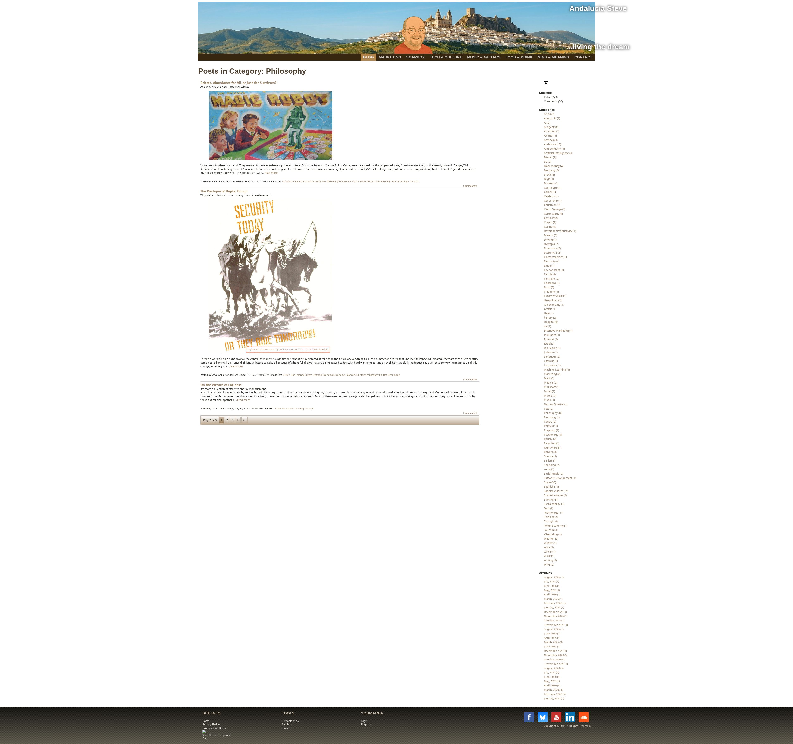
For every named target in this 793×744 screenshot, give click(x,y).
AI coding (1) (551, 131)
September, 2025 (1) (556, 625)
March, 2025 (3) (553, 642)
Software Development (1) (560, 478)
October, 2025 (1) (554, 620)
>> (244, 420)
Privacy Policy (211, 724)
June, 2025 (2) (552, 633)
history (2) (550, 317)
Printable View (290, 721)
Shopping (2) (552, 465)
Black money (297, 374)
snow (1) (549, 469)
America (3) (551, 140)
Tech (393, 181)
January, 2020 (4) (554, 698)
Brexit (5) (549, 174)
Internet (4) (551, 339)
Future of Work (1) (555, 296)
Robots (371, 181)
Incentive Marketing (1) (558, 330)
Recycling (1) (551, 443)
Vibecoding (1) (553, 534)
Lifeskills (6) (551, 361)
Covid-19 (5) (551, 218)
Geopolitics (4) (552, 300)
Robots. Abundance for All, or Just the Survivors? (238, 83)
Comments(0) (470, 185)
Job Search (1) (552, 348)
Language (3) (552, 356)
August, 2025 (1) (554, 629)
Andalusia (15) (552, 144)
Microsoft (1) (551, 387)
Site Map (287, 724)
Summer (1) (551, 499)
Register (366, 724)
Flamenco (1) (552, 283)
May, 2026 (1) (552, 590)
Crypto (308, 374)
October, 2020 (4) (554, 659)
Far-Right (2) (551, 278)
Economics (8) (552, 248)
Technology (402, 181)
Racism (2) (550, 439)
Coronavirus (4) (553, 213)
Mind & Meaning (553, 57)
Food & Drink (519, 57)
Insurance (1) (552, 335)
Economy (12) (552, 252)
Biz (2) (547, 161)
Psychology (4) (553, 434)
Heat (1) (549, 313)
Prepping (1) (551, 430)
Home (205, 721)
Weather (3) (551, 538)
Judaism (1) (551, 352)
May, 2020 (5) (552, 681)
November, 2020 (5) (555, 655)
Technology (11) (553, 512)
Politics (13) (551, 426)
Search (286, 728)
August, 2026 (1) (554, 577)
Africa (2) (549, 114)
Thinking (299, 408)
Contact (583, 57)
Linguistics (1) (552, 365)
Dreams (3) (550, 235)
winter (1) (550, 551)
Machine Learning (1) (557, 369)
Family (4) (550, 274)
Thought (414, 181)
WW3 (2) (549, 564)
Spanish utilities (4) (555, 495)
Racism (363, 181)
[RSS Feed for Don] (546, 84)
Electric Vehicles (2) (555, 257)
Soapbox (415, 57)
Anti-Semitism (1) (554, 148)
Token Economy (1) (555, 525)
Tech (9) (548, 508)
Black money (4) (553, 166)
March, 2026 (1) (553, 599)
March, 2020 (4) (553, 690)
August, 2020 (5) (554, 668)
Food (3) (549, 287)
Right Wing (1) (552, 447)
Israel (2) (549, 343)
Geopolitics (351, 374)
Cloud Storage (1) (554, 209)
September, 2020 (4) (556, 664)
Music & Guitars (483, 57)
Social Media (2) (553, 473)
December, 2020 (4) (555, 651)
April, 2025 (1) (552, 638)
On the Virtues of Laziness (221, 385)
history (362, 374)
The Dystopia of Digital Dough (224, 191)
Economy (340, 374)
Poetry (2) (550, 421)
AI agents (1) (551, 127)
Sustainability (383, 181)
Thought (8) (551, 521)
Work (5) (549, 556)
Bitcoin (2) (550, 157)
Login (364, 721)
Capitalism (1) (552, 187)
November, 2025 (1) (555, 616)
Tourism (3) (551, 530)
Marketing (390, 57)
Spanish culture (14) (556, 491)
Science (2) (550, 456)
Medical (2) (550, 382)
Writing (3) (550, 560)
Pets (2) (548, 408)
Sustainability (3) (554, 504)
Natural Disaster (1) (555, 404)
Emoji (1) (549, 265)
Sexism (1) (550, 460)
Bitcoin (286, 374)
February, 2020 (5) (555, 694)
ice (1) (547, 326)
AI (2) (547, 122)
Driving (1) (550, 239)
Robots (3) (550, 452)
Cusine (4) (550, 226)
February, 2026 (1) (555, 603)
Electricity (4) (551, 261)
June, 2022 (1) (552, 646)
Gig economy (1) (554, 304)
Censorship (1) (553, 200)
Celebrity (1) (551, 196)
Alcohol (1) (550, 135)
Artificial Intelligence (293, 181)
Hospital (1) (551, 322)
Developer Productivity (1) (560, 231)
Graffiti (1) (550, 309)
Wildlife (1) (550, 543)
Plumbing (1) (552, 417)
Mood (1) (549, 391)
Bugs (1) (549, 179)
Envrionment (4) (554, 270)
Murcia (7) (550, 395)
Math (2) (549, 378)
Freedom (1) (551, 291)
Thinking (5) (551, 517)
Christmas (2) (552, 205)
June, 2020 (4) (552, 677)
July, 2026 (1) (551, 581)
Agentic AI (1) (552, 118)
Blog (368, 57)
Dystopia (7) (551, 244)
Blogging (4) (551, 170)
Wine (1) (549, 547)
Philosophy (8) (553, 413)
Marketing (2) (552, 374)
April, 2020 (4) (552, 685)
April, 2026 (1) (552, 594)
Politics (355, 181)
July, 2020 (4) (551, 672)
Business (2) (551, 183)
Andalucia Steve (598, 8)
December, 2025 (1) (555, 612)
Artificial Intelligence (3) (558, 153)
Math (278, 408)
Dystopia (309, 181)
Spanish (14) (551, 486)
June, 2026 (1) (552, 586)
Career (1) (550, 192)
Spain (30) (550, 482)
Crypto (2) (550, 222)
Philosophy (345, 181)
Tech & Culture (446, 57)
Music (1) (549, 400)
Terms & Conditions (214, 728)
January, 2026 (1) (554, 607)
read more (271, 173)
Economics (320, 181)
